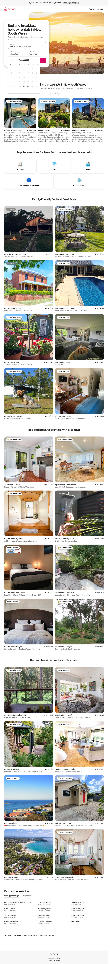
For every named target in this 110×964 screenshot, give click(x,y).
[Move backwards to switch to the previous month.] (11, 60)
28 (28, 86)
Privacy (51, 960)
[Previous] (50, 94)
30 (36, 86)
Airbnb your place (96, 9)
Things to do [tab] (26, 896)
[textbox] (17, 54)
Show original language (71, 3)
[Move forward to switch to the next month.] (36, 60)
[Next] (58, 94)
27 (24, 86)
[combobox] (27, 46)
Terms (58, 960)
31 (11, 91)
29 (32, 86)
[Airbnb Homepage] (9, 9)
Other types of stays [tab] (11, 896)
